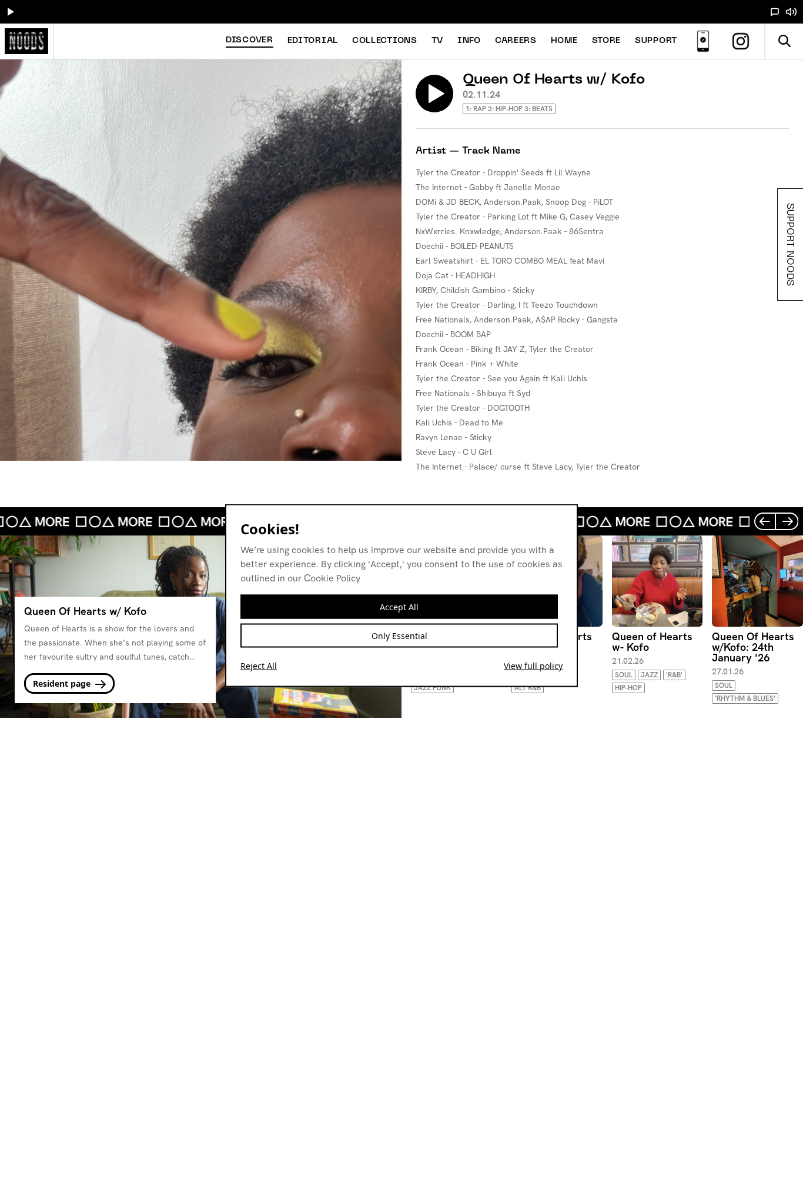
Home (564, 41)
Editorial (312, 41)
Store (606, 41)
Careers (516, 41)
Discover (249, 40)
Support (656, 41)
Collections (384, 41)
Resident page (63, 683)
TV (437, 41)
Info (469, 41)
